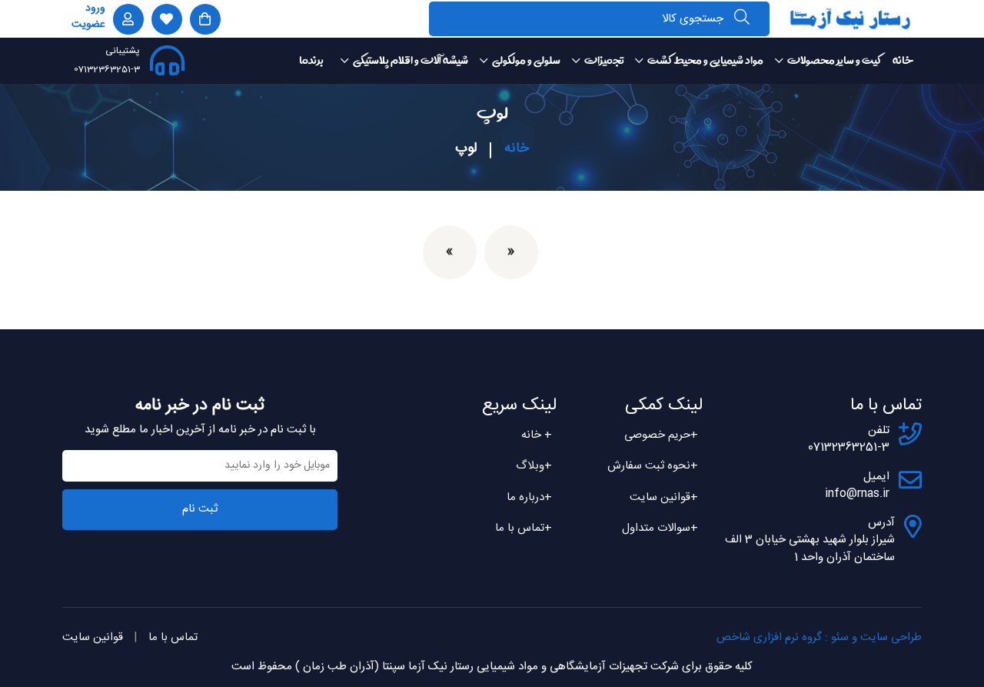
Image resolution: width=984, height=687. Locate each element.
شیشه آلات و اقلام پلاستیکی (410, 60)
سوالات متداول (660, 528)
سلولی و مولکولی (526, 60)
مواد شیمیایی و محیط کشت (705, 60)
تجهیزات (603, 60)
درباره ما (529, 497)
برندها (311, 60)
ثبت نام (200, 509)
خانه (903, 60)
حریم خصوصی (661, 435)
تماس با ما (523, 528)
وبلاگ (534, 465)
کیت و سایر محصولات (834, 60)
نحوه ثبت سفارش (652, 465)
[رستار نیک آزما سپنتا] (850, 18)
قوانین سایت (664, 497)
